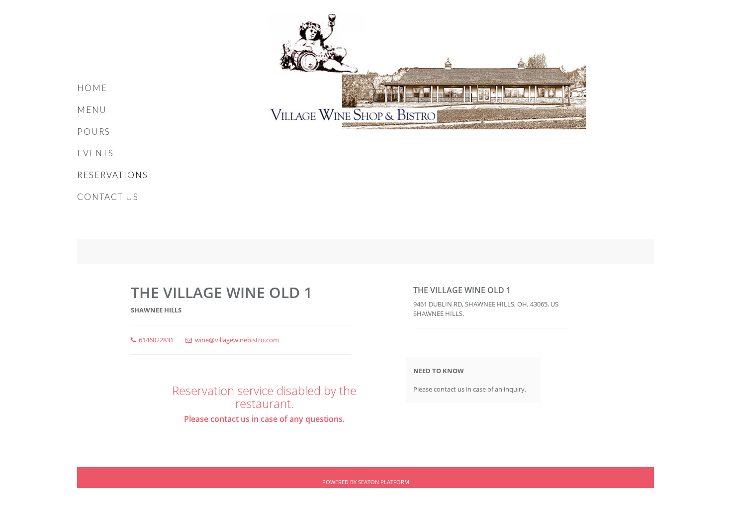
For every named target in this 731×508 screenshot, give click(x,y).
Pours (93, 131)
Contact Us (108, 197)
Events (95, 153)
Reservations (112, 175)
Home (92, 88)
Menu (92, 109)
